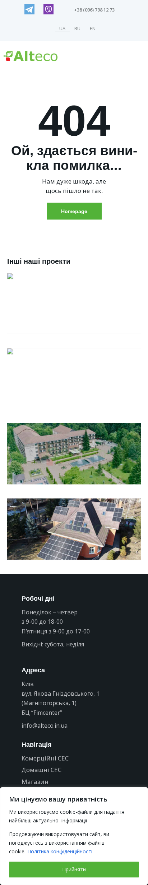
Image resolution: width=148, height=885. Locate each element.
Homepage (74, 211)
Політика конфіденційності (59, 851)
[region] (74, 836)
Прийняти (74, 869)
